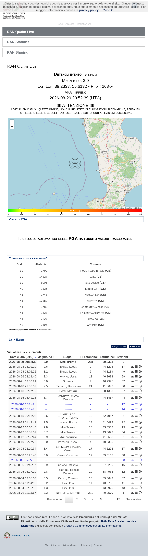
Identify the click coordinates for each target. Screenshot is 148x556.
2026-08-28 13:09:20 (22, 366)
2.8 (46, 427)
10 (90, 397)
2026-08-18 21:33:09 (22, 386)
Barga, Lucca (68, 366)
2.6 (46, 366)
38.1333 (108, 391)
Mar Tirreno (68, 361)
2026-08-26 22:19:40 (22, 376)
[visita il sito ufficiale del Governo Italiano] (17, 537)
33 (123, 460)
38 (123, 455)
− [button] (12, 126)
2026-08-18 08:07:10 (22, 391)
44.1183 (108, 371)
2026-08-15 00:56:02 (22, 415)
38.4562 (108, 471)
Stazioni (122, 357)
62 (123, 478)
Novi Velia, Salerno (68, 492)
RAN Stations (18, 42)
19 (90, 415)
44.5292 (108, 448)
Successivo (133, 499)
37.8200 (108, 465)
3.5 (46, 478)
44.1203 (108, 366)
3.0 (46, 361)
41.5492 (108, 422)
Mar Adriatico (68, 437)
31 (123, 437)
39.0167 (108, 455)
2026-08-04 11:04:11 (22, 483)
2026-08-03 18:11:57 (22, 492)
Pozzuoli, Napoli (68, 441)
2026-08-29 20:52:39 (22, 361)
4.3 (46, 488)
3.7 (46, 391)
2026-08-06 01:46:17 (22, 465)
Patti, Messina (68, 391)
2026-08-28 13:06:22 (22, 371)
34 (123, 432)
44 (123, 397)
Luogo (67, 357)
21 (90, 386)
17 (123, 366)
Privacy (85, 545)
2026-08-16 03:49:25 (22, 397)
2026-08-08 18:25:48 (22, 455)
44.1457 (108, 397)
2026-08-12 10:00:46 (22, 427)
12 (123, 471)
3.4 (46, 448)
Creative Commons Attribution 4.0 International (92, 525)
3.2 (46, 371)
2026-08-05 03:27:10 (22, 471)
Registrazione (84, 24)
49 (123, 371)
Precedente (54, 499)
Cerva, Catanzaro (68, 455)
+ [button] (12, 122)
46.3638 (108, 376)
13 (90, 376)
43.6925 (108, 488)
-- (46, 404)
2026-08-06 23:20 (22, 460)
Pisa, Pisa (68, 483)
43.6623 (108, 432)
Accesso (69, 24)
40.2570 (108, 492)
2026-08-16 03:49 (22, 404)
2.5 (46, 386)
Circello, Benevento (68, 386)
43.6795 (108, 483)
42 (21, 324)
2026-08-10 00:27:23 (22, 441)
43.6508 (108, 427)
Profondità (89, 357)
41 (21, 294)
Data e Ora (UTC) (21, 357)
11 (90, 483)
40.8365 (108, 441)
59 (123, 376)
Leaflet (115, 208)
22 (123, 422)
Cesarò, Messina (68, 465)
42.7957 (108, 415)
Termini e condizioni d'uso (61, 545)
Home (60, 24)
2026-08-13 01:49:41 (22, 422)
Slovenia (68, 381)
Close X (108, 10)
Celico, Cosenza (68, 478)
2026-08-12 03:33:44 (22, 437)
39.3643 (108, 478)
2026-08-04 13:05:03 (22, 478)
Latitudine (107, 357)
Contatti (98, 545)
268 (90, 361)
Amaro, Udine (68, 376)
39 (21, 270)
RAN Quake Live (20, 32)
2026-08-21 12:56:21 (22, 381)
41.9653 (108, 437)
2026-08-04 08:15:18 (22, 488)
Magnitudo (44, 357)
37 (123, 381)
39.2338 (108, 361)
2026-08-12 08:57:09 (22, 432)
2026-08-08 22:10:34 (22, 448)
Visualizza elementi (24, 352)
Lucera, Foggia (68, 422)
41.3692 (108, 386)
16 (123, 465)
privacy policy (89, 10)
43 (123, 488)
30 (123, 386)
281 (90, 492)
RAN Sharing (17, 52)
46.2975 (108, 381)
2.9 (46, 437)
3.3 (46, 376)
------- (68, 404)
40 (21, 288)
